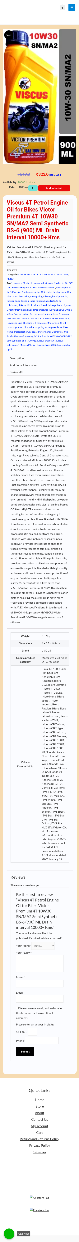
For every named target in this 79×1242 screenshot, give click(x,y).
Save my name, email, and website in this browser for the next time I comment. (39, 1013)
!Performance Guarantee (50, 331)
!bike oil (43, 305)
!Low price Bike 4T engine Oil (21, 322)
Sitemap (39, 1152)
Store (39, 1106)
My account (39, 1126)
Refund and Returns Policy (39, 1139)
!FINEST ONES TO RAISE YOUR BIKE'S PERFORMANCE (40, 318)
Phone (20, 1040)
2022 (53, 344)
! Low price (16, 283)
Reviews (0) (16, 372)
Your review (24, 952)
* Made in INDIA (26, 344)
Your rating (23, 945)
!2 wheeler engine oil (33, 283)
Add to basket (54, 188)
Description (17, 358)
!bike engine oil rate (45, 300)
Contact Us (39, 1119)
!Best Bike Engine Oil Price (24, 287)
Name (20, 977)
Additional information (23, 365)
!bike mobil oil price (28, 305)
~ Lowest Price (43, 344)
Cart (39, 1132)
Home (39, 1100)
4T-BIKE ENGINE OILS (29, 274)
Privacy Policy (39, 1145)
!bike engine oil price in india (21, 300)
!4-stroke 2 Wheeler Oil (56, 283)
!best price (24, 296)
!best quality (36, 296)
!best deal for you (46, 287)
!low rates (41, 322)
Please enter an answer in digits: (35, 1024)
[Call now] (9, 1233)
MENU (10, 278)
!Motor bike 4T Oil (56, 322)
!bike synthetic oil (56, 305)
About (39, 1113)
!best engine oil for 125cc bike (37, 292)
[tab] (40, 358)
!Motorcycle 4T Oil (16, 327)
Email (20, 992)
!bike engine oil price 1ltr (55, 296)
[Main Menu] (71, 7)
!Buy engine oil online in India (43, 314)
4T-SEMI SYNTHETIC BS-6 (55, 274)
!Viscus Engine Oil (46, 340)
